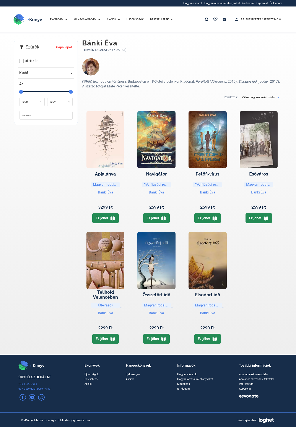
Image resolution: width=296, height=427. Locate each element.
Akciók (88, 383)
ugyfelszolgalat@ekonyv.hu (34, 388)
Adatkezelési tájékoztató (253, 374)
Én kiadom (183, 388)
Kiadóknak (183, 383)
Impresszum (246, 383)
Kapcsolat (245, 388)
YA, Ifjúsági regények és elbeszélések (157, 184)
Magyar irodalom (106, 184)
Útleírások (105, 305)
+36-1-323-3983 (27, 383)
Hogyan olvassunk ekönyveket (195, 379)
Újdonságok (92, 374)
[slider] (21, 92)
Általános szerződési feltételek (256, 379)
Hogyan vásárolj (187, 374)
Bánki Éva (105, 192)
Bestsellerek (91, 379)
